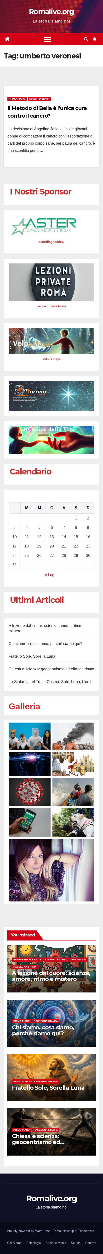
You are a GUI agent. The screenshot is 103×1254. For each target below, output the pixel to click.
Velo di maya (52, 359)
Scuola (75, 1243)
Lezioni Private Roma (51, 306)
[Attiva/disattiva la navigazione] (47, 39)
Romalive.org (51, 11)
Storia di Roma (39, 98)
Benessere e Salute (27, 959)
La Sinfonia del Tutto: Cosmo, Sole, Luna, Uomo (50, 682)
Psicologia (33, 1243)
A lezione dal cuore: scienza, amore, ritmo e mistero (51, 975)
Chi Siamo (14, 1243)
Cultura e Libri (55, 959)
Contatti (90, 1243)
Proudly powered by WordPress (29, 1231)
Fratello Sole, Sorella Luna (32, 656)
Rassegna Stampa (25, 966)
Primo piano (17, 98)
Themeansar (86, 1231)
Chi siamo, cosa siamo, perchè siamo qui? (45, 644)
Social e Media (56, 1243)
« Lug (49, 575)
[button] (86, 39)
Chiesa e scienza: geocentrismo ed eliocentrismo (51, 669)
